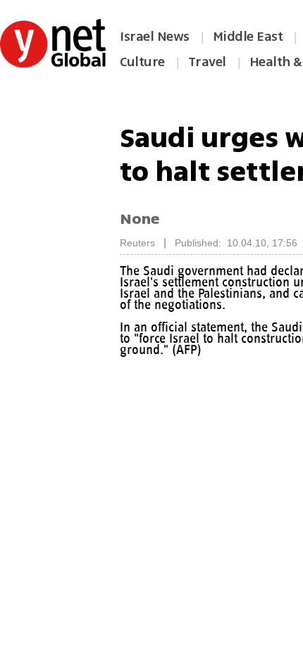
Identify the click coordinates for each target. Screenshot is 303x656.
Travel (207, 62)
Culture (142, 62)
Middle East (248, 36)
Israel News (155, 36)
